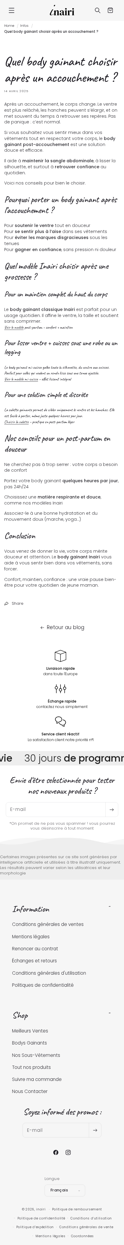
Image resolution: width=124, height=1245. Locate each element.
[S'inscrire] (111, 809)
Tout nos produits (31, 1067)
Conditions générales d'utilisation (49, 973)
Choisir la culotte (16, 421)
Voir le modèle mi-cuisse (21, 379)
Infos (24, 25)
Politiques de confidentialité (43, 985)
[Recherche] (97, 10)
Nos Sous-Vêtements (36, 1055)
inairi (40, 1209)
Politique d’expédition (35, 1227)
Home (9, 25)
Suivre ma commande (37, 1079)
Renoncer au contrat (35, 948)
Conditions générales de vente (86, 1227)
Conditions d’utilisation (91, 1218)
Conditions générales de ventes (48, 924)
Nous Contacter (30, 1091)
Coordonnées (82, 1236)
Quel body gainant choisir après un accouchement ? (51, 31)
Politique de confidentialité (41, 1218)
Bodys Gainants (29, 1043)
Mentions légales (31, 936)
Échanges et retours (34, 961)
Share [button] (17, 603)
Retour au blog (65, 627)
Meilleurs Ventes (30, 1031)
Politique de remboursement (77, 1209)
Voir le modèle (13, 327)
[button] (11, 10)
